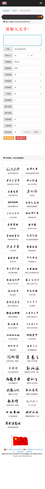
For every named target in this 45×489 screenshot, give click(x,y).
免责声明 (20, 452)
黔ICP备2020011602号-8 (14, 449)
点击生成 (9, 138)
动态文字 (21, 138)
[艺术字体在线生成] (4, 3)
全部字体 (29, 452)
